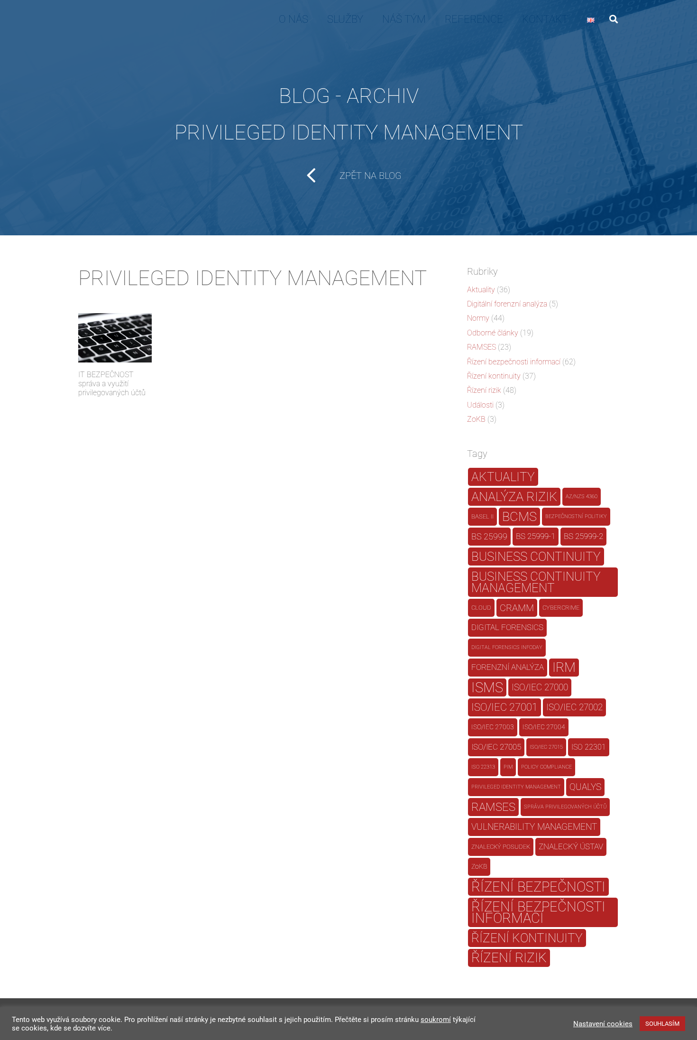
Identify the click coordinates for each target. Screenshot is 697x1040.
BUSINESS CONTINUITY (536, 556)
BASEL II (482, 516)
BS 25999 (489, 536)
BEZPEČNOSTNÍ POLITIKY (576, 516)
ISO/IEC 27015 (546, 747)
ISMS (487, 687)
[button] (613, 19)
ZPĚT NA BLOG (370, 175)
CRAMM (517, 607)
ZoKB (476, 419)
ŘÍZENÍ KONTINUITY (527, 938)
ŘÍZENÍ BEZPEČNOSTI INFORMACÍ (538, 912)
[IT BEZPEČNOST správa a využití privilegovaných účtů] (115, 337)
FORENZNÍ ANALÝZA (507, 667)
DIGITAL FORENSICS (507, 627)
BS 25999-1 (535, 536)
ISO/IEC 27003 (492, 727)
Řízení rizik (484, 390)
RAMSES (481, 347)
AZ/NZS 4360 (581, 496)
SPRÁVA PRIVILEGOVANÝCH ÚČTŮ (565, 807)
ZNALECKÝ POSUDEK (500, 846)
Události (480, 404)
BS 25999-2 (583, 536)
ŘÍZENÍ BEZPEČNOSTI (538, 887)
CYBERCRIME (560, 607)
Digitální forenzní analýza (507, 303)
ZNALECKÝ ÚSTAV (571, 846)
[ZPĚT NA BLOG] (317, 175)
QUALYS (585, 786)
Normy (478, 318)
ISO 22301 (588, 747)
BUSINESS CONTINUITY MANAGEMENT (536, 582)
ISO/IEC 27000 (540, 687)
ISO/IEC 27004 (544, 727)
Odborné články (492, 332)
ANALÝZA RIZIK (514, 496)
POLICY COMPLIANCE (546, 767)
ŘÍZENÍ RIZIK (509, 958)
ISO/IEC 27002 (574, 707)
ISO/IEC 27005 (496, 747)
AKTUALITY (503, 476)
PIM (508, 767)
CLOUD (481, 607)
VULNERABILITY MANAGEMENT (534, 826)
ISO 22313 (483, 767)
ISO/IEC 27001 (504, 707)
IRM (564, 667)
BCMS (519, 516)
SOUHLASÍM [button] (662, 1023)
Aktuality (481, 289)
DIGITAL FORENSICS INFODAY (506, 647)
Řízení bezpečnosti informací (513, 361)
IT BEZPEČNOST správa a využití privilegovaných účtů (112, 383)
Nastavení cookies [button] (603, 1024)
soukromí (436, 1019)
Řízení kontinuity (494, 376)
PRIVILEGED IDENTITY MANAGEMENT (516, 787)
